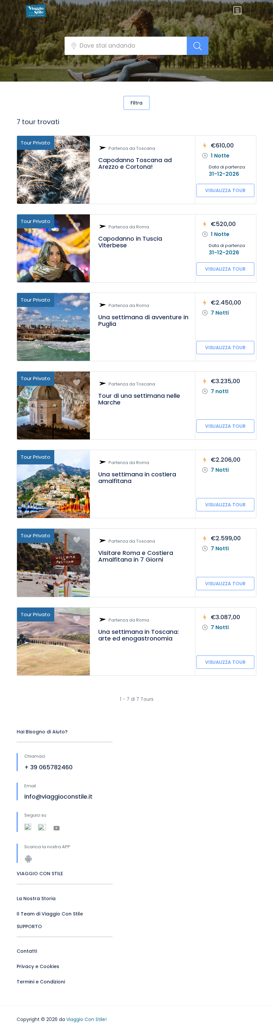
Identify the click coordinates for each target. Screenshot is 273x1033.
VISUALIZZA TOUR (225, 190)
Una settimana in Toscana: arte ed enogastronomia (138, 635)
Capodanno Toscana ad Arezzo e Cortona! (135, 163)
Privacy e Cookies (38, 966)
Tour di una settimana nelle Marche (139, 398)
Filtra (136, 103)
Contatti (27, 951)
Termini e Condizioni (41, 981)
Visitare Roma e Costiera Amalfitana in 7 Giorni (135, 556)
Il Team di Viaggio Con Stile (50, 913)
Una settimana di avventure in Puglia (143, 320)
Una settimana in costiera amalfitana (137, 477)
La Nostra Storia (36, 898)
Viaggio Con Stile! (86, 1019)
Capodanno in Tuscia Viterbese (130, 241)
